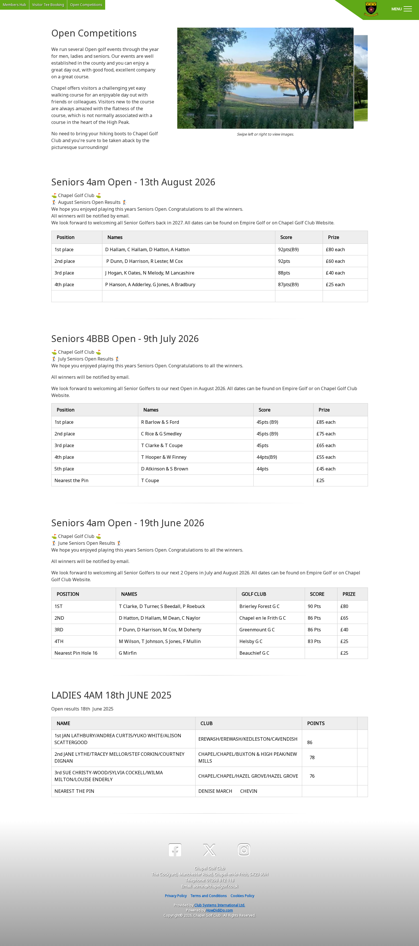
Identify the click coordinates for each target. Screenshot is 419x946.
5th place (64, 469)
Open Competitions (86, 4)
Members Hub (14, 4)
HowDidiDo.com (219, 910)
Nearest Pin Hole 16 (75, 653)
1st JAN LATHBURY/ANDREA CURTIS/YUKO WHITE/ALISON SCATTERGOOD (117, 739)
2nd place (64, 261)
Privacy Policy (176, 895)
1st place (64, 249)
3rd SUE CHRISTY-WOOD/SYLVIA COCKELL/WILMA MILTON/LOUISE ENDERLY (108, 776)
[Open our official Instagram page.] (244, 850)
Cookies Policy (242, 895)
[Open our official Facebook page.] (175, 850)
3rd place (64, 273)
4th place (64, 284)
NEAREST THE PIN (75, 791)
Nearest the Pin (71, 480)
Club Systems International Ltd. (219, 905)
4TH (59, 641)
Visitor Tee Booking (48, 4)
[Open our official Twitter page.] (209, 850)
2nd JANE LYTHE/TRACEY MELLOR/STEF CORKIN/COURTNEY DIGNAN (119, 757)
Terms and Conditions (208, 895)
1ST (58, 606)
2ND (59, 618)
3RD (58, 629)
